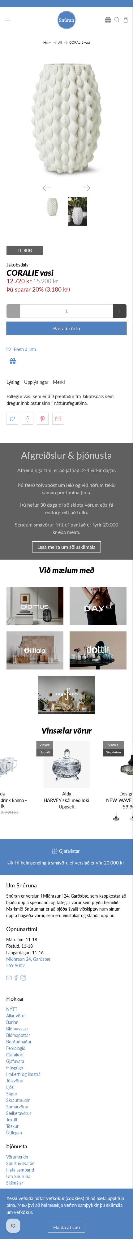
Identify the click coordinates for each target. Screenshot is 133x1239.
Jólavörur (15, 1080)
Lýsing (12, 382)
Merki (59, 382)
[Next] (86, 188)
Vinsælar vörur (66, 730)
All (60, 42)
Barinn (12, 1022)
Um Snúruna (18, 1176)
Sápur (11, 1093)
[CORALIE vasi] (66, 118)
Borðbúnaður (19, 1041)
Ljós (10, 1087)
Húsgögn (14, 1067)
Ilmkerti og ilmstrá (23, 1074)
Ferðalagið (15, 1048)
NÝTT (11, 1009)
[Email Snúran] (9, 978)
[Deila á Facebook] (27, 419)
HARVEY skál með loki (66, 800)
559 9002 (15, 965)
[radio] (116, 818)
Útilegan (14, 1132)
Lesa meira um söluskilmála (66, 547)
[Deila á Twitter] (12, 419)
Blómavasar (17, 1028)
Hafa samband (20, 1169)
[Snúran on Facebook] (16, 978)
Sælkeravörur (18, 1113)
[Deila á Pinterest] (43, 419)
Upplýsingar (36, 382)
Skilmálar (14, 1182)
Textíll (11, 1119)
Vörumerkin (17, 1156)
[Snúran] (66, 20)
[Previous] (47, 188)
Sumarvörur (17, 1106)
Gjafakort (15, 1054)
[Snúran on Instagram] (23, 978)
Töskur (12, 1126)
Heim (47, 42)
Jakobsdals (17, 264)
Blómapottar (18, 1035)
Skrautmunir (18, 1100)
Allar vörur (16, 1015)
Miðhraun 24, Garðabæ (28, 959)
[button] (21, 349)
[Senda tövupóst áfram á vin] (58, 419)
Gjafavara (15, 1061)
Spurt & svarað (20, 1163)
